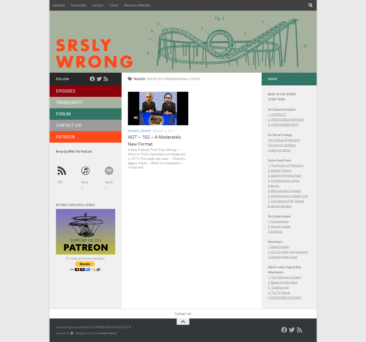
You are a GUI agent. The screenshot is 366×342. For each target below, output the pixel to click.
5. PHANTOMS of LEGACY (285, 298)
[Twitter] (99, 78)
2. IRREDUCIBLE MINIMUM (286, 120)
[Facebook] (92, 78)
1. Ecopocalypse (278, 221)
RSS (60, 182)
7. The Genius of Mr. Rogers (286, 201)
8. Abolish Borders (280, 206)
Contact (97, 5)
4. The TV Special (279, 293)
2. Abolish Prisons (279, 170)
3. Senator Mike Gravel (282, 257)
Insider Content (139, 131)
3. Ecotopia (275, 232)
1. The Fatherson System (284, 277)
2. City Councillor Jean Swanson (288, 252)
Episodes (59, 5)
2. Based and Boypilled (282, 282)
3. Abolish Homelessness (284, 176)
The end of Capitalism (282, 145)
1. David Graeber (279, 247)
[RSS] (105, 78)
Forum (113, 5)
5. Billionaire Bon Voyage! (284, 191)
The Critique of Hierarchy (284, 140)
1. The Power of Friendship (285, 165)
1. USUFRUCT (277, 115)
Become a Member (137, 5)
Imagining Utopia (279, 150)
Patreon (65, 136)
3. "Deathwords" (278, 287)
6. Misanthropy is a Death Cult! (288, 196)
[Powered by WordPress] (72, 333)
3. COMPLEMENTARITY (283, 125)
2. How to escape (279, 226)
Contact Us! (69, 125)
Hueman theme (107, 333)
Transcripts (78, 5)
